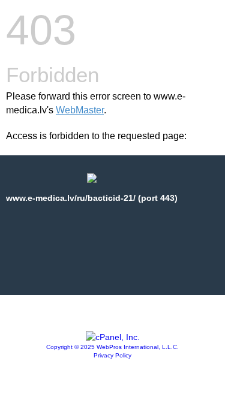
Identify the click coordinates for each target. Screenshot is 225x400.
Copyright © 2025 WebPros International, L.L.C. (112, 347)
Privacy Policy (112, 355)
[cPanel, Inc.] (113, 337)
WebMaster (80, 110)
